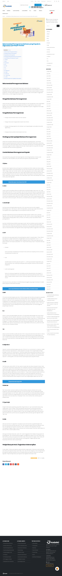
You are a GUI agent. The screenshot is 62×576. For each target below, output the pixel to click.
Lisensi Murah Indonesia (22, 556)
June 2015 (48, 286)
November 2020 (50, 231)
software (48, 56)
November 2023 (50, 147)
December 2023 (50, 145)
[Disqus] (24, 485)
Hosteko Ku (49, 1)
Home (4, 10)
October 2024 (49, 122)
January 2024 (49, 143)
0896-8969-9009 (49, 553)
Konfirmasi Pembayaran (36, 556)
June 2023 (48, 159)
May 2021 (48, 217)
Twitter (6, 464)
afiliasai (48, 31)
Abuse (33, 554)
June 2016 (48, 284)
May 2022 (48, 189)
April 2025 (48, 108)
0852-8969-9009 (49, 550)
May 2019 (48, 268)
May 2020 (48, 242)
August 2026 (49, 71)
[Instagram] (58, 1)
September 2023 (50, 152)
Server (40, 10)
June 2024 (48, 131)
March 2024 (49, 138)
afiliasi (48, 33)
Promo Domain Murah (22, 543)
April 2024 (48, 136)
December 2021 (50, 201)
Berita (48, 36)
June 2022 (48, 187)
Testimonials (43, 1)
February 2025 (49, 113)
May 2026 (48, 78)
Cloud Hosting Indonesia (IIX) (8, 550)
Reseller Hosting (21, 552)
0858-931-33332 (49, 552)
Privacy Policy (34, 552)
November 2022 (50, 175)
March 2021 (49, 221)
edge (48, 45)
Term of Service (35, 550)
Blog (35, 1)
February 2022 (49, 196)
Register (4, 1)
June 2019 (48, 265)
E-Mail (35, 10)
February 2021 (49, 224)
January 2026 (49, 87)
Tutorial (32, 1)
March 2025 (49, 110)
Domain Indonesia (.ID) (7, 545)
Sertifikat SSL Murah (21, 559)
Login (8, 1)
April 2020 (48, 245)
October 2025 (49, 94)
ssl (47, 58)
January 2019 (49, 277)
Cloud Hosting (16, 10)
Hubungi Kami (34, 543)
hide (9, 50)
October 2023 (49, 150)
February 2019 (49, 275)
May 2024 (48, 133)
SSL (30, 10)
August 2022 (49, 182)
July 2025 (48, 101)
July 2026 (48, 73)
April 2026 (48, 80)
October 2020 (49, 233)
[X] (57, 1)
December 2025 (50, 89)
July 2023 (48, 157)
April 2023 (48, 164)
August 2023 (49, 154)
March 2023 (49, 166)
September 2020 (50, 235)
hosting (48, 49)
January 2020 (49, 252)
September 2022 (50, 180)
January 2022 (49, 198)
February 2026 (49, 85)
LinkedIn (8, 464)
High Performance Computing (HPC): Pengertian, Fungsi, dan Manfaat (52, 304)
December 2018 (50, 279)
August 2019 (49, 261)
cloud (48, 40)
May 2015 (48, 289)
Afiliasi (39, 1)
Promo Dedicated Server (22, 545)
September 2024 (50, 124)
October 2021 (49, 205)
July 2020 (48, 240)
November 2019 (50, 256)
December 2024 (50, 117)
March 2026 (49, 82)
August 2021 (49, 210)
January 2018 (49, 282)
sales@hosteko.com (49, 563)
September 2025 (50, 96)
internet (4, 46)
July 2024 (48, 129)
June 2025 (48, 103)
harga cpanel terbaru (51, 47)
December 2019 (50, 254)
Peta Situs (34, 547)
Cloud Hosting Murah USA (8, 547)
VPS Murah (5, 554)
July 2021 (48, 212)
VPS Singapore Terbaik (7, 559)
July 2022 (48, 184)
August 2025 (49, 99)
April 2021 (48, 219)
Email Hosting (20, 550)
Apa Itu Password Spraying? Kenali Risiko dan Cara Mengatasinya (52, 309)
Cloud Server (24, 10)
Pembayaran (51, 10)
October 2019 (49, 258)
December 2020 (50, 228)
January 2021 (49, 226)
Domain (8, 10)
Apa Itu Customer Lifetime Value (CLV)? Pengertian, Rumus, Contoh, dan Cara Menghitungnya (53, 326)
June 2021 (48, 214)
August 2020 (49, 238)
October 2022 (49, 177)
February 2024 (49, 140)
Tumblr (16, 464)
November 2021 (50, 203)
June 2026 (48, 75)
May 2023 (48, 161)
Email (13, 464)
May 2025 (48, 106)
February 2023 (49, 168)
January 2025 (49, 115)
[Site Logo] (7, 6)
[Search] (58, 26)
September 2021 (50, 208)
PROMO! (50, 13)
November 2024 (50, 120)
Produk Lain (5, 13)
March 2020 (49, 247)
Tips (47, 60)
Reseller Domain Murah (22, 554)
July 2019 (48, 263)
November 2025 (50, 92)
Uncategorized (49, 63)
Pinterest (11, 464)
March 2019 (49, 272)
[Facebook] (55, 1)
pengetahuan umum (9, 46)
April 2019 (48, 270)
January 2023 (49, 170)
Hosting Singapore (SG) (7, 552)
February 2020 (49, 249)
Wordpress (49, 65)
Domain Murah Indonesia (8, 543)
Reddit (18, 464)
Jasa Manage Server (21, 561)
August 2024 (49, 126)
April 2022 (48, 191)
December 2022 (50, 173)
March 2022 (49, 194)
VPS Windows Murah (7, 556)
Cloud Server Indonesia (22, 547)
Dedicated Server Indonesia (8, 561)
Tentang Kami (34, 545)
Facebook (3, 464)
